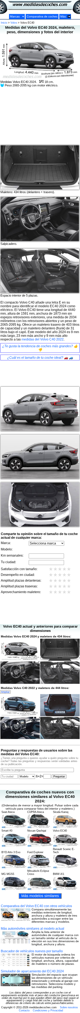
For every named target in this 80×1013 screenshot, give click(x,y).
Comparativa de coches (42, 16)
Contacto (24, 1010)
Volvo (13, 22)
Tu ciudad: (8, 562)
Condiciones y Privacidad (48, 1010)
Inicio (4, 22)
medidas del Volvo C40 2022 (43, 339)
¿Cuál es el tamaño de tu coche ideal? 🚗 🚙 (40, 357)
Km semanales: (12, 555)
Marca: (6, 543)
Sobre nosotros (69, 1007)
